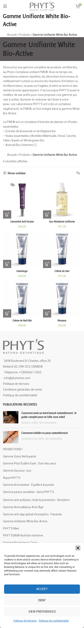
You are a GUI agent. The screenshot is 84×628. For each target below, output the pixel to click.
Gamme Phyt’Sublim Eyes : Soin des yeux (29, 463)
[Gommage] (22, 249)
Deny (42, 600)
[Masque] (62, 298)
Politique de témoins (25, 620)
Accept (42, 589)
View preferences (42, 611)
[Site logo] (42, 6)
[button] (78, 548)
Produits (24, 34)
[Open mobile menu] (5, 6)
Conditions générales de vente (22, 389)
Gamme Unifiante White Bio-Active (25, 521)
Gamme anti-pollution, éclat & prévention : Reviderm (36, 500)
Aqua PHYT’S (11, 477)
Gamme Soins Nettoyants (19, 456)
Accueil (12, 34)
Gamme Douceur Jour (17, 470)
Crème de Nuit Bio (22, 320)
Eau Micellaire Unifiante (62, 221)
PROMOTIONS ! (13, 449)
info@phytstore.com (17, 378)
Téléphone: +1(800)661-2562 (22, 372)
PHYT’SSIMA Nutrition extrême (23, 535)
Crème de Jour (62, 271)
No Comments (47, 422)
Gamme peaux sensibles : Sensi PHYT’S (28, 492)
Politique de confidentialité (54, 620)
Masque (62, 320)
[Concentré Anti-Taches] (22, 199)
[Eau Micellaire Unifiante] (62, 199)
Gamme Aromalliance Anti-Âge (23, 507)
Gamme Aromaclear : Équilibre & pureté (28, 484)
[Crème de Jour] (62, 249)
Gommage (22, 271)
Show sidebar (17, 173)
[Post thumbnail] (10, 418)
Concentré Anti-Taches (22, 221)
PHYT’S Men (11, 528)
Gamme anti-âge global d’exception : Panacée (32, 514)
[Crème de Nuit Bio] (22, 298)
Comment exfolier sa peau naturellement (44, 432)
